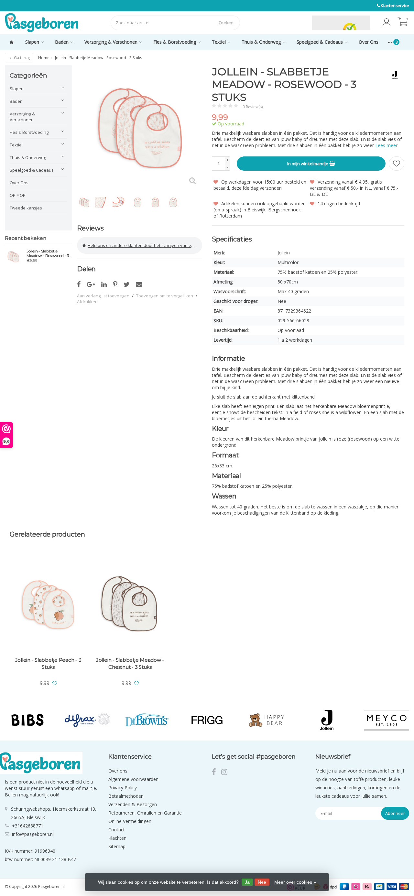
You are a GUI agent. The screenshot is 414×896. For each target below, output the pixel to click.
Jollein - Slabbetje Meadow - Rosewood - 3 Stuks (48, 253)
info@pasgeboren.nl (33, 834)
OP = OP (18, 195)
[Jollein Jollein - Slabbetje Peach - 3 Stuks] (48, 604)
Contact (116, 830)
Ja (247, 882)
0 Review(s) (253, 107)
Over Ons (368, 42)
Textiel (219, 42)
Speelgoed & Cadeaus (320, 42)
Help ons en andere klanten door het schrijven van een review (145, 245)
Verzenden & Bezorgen (132, 804)
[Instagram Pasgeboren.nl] (226, 773)
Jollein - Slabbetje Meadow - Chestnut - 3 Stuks (130, 663)
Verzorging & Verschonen (110, 42)
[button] (386, 22)
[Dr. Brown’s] (147, 720)
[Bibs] (27, 720)
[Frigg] (207, 720)
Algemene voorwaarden (133, 779)
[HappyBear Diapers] (266, 720)
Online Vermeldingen (129, 821)
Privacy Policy (122, 787)
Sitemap (116, 846)
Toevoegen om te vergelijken (164, 296)
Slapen (32, 42)
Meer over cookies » (295, 882)
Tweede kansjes (26, 208)
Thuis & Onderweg (261, 42)
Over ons (117, 771)
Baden (62, 42)
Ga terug (21, 57)
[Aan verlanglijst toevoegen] (396, 163)
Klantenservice (395, 5)
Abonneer (395, 813)
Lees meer (386, 145)
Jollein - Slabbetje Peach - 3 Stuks (48, 663)
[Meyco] (386, 720)
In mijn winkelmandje (308, 163)
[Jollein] (392, 75)
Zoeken (226, 23)
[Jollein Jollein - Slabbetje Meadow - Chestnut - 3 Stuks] (130, 604)
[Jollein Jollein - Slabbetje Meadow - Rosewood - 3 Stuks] (13, 257)
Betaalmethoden (126, 796)
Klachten (117, 838)
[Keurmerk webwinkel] (297, 22)
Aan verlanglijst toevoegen (103, 296)
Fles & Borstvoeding (174, 42)
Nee (262, 882)
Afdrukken (87, 301)
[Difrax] (87, 720)
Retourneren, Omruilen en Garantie (145, 813)
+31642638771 (27, 826)
